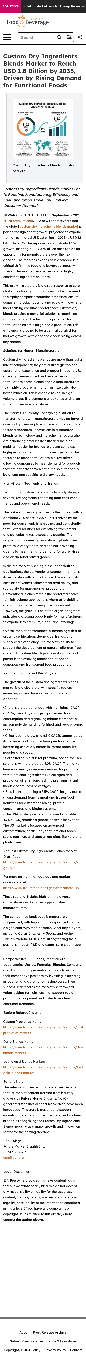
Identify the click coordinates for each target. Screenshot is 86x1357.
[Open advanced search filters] (69, 37)
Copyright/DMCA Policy (22, 1350)
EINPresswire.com (19, 221)
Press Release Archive (50, 1332)
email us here (13, 1158)
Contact (76, 1350)
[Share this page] (80, 37)
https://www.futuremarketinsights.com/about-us (40, 888)
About (24, 1332)
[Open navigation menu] (7, 37)
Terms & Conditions (61, 1341)
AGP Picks (10, 6)
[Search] (59, 37)
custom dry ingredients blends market (49, 226)
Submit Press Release (26, 1341)
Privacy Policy (55, 1350)
